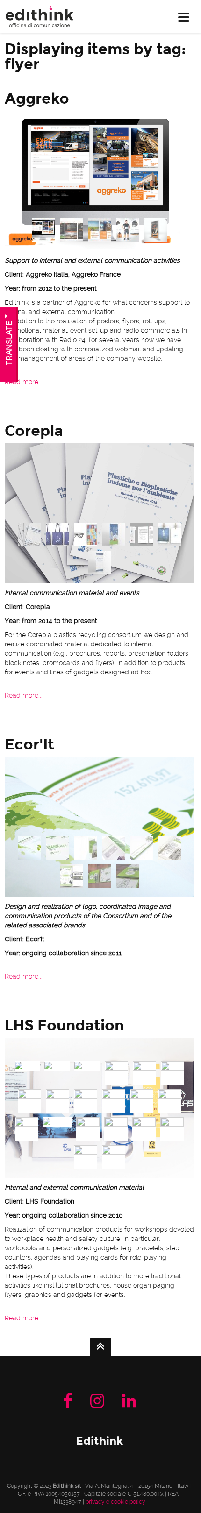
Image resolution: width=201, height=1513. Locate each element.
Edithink (99, 1441)
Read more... (24, 381)
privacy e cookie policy (115, 1502)
